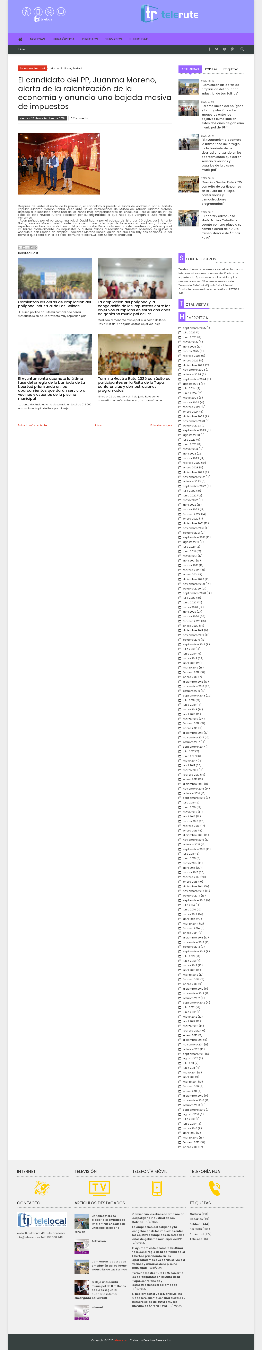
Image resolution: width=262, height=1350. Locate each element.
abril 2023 (189, 454)
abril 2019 (189, 663)
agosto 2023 (191, 435)
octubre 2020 (192, 589)
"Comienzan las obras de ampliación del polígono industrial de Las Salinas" (220, 89)
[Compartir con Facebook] (31, 247)
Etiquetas (231, 69)
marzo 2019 (190, 667)
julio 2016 (189, 802)
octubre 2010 (191, 1105)
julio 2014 (189, 905)
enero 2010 (190, 1147)
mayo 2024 (190, 398)
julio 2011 (188, 1063)
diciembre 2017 (193, 733)
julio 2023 (189, 440)
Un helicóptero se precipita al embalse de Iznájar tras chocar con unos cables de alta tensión (100, 1224)
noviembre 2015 (193, 840)
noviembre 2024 (194, 370)
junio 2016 (189, 807)
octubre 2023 (192, 426)
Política (195, 1224)
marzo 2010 (190, 1138)
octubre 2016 (191, 793)
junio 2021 (189, 551)
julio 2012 (189, 1007)
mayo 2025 (190, 342)
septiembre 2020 (194, 593)
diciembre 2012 (193, 989)
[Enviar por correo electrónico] (20, 247)
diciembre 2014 (193, 886)
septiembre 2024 (194, 379)
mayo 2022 (190, 500)
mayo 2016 (190, 812)
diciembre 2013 (193, 937)
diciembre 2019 (193, 630)
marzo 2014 (190, 924)
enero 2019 (190, 677)
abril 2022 (189, 505)
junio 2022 (189, 495)
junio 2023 (189, 444)
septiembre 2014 (194, 900)
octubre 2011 (191, 1049)
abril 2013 (189, 970)
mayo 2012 (190, 1017)
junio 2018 (189, 705)
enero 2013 (190, 984)
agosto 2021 (191, 542)
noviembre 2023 (194, 421)
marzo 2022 (191, 509)
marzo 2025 (191, 351)
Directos (90, 39)
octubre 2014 (191, 896)
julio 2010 (189, 1119)
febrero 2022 (191, 514)
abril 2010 (189, 1133)
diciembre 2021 (193, 523)
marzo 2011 (190, 1082)
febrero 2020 (191, 621)
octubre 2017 (191, 742)
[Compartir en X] (28, 247)
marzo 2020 (191, 616)
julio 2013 (189, 956)
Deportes (196, 1219)
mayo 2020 (190, 607)
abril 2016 (189, 816)
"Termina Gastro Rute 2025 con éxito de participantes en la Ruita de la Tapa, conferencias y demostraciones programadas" (221, 193)
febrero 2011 (191, 1086)
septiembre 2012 (194, 1003)
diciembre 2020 (193, 579)
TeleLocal (196, 1239)
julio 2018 (189, 700)
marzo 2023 (191, 458)
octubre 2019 (191, 640)
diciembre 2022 (193, 472)
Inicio (21, 49)
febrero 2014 (191, 928)
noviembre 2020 (194, 584)
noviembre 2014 (193, 891)
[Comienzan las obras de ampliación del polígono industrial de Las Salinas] (188, 89)
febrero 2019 (191, 672)
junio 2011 (189, 1068)
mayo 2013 (190, 965)
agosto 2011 (190, 1058)
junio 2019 (189, 654)
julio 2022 (189, 491)
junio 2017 (189, 756)
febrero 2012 (191, 1031)
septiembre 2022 (194, 486)
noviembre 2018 (193, 686)
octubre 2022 (192, 481)
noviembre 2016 (193, 789)
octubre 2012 (191, 998)
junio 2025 (189, 337)
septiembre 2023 (194, 430)
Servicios (113, 39)
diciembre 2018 (193, 682)
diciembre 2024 (193, 365)
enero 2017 (190, 779)
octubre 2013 (191, 947)
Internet (97, 1307)
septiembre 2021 (194, 537)
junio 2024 (190, 393)
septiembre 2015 (194, 849)
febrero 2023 (191, 463)
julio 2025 (189, 332)
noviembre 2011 (193, 1044)
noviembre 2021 (193, 528)
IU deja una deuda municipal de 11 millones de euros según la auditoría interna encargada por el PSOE (100, 1290)
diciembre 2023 (193, 416)
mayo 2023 (190, 449)
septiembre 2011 (193, 1054)
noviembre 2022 (194, 477)
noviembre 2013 (193, 942)
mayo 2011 (189, 1072)
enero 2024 (191, 412)
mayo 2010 (190, 1128)
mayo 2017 (190, 761)
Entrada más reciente (32, 425)
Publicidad (138, 39)
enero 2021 (190, 574)
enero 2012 (190, 1035)
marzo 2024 (191, 402)
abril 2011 (188, 1077)
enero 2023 (190, 467)
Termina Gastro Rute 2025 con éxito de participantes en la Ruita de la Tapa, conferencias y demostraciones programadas (157, 1279)
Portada (196, 1229)
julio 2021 (189, 547)
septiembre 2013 (194, 951)
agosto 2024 (191, 384)
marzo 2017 (190, 770)
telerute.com (122, 1340)
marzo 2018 (190, 719)
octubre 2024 (192, 374)
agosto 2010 (191, 1114)
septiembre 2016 (194, 798)
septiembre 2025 (194, 328)
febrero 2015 (191, 877)
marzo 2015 (190, 872)
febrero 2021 (191, 570)
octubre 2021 (191, 533)
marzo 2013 (190, 975)
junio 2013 (189, 961)
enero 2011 (190, 1091)
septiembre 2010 (194, 1110)
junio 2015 (189, 858)
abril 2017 (189, 765)
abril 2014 (189, 919)
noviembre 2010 (193, 1100)
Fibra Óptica (63, 39)
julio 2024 (189, 388)
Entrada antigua (161, 425)
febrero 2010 (191, 1142)
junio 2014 (189, 909)
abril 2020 (189, 612)
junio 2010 (189, 1124)
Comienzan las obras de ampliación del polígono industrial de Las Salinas (109, 1265)
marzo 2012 (190, 1026)
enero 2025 (190, 360)
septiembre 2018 (194, 696)
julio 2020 (189, 598)
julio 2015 (189, 854)
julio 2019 (189, 649)
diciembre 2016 (193, 784)
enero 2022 (190, 519)
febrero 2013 (191, 979)
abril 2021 (189, 560)
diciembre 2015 (193, 835)
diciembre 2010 (193, 1096)
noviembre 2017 (193, 737)
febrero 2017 (191, 775)
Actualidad (190, 69)
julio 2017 (188, 751)
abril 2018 (189, 714)
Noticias (37, 39)
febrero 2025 (191, 356)
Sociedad (197, 1234)
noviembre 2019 (193, 635)
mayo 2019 (190, 658)
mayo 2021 (190, 556)
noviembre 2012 (193, 993)
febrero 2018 (191, 723)
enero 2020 (190, 626)
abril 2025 (189, 347)
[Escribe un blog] (24, 247)
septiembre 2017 (194, 747)
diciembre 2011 (192, 1040)
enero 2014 (190, 933)
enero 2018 (190, 728)
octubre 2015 (191, 844)
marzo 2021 (190, 565)
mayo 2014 (190, 914)
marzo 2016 (190, 821)
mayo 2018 (190, 709)
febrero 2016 (191, 826)
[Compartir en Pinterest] (35, 247)
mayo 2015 (190, 863)
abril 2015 (189, 868)
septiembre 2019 (194, 644)
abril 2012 (189, 1021)
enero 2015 (190, 882)
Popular (211, 69)
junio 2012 (189, 1012)
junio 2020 (189, 602)
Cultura (195, 1214)
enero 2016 (190, 830)
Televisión (98, 1241)
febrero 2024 (192, 407)
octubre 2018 (191, 691)
